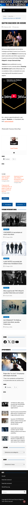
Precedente (8, 204)
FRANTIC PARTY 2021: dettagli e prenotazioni (6, 178)
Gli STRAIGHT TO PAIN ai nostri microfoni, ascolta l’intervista (12, 322)
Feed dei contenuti (7, 479)
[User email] (14, 153)
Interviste (16, 27)
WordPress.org (6, 487)
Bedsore (6, 198)
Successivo (20, 204)
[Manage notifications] (24, 501)
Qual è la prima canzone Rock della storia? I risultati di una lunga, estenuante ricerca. (18, 413)
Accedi (3, 476)
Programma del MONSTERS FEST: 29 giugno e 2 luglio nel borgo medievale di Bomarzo (7, 188)
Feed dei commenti (7, 483)
